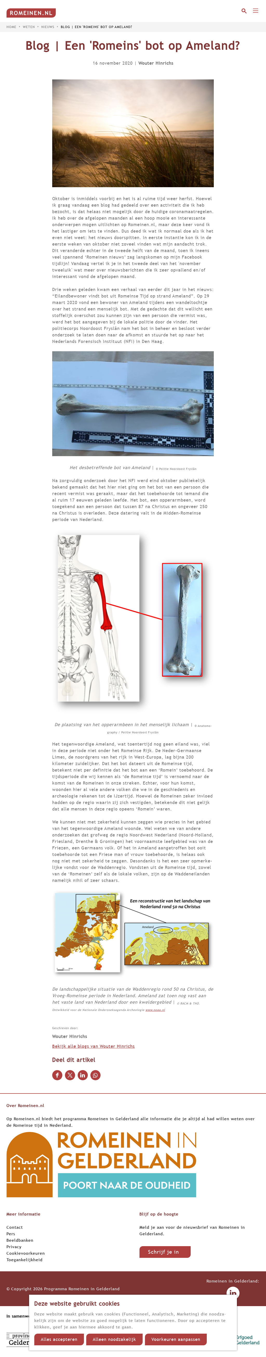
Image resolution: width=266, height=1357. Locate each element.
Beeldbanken (20, 1240)
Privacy (14, 1247)
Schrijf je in (163, 1251)
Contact (14, 1227)
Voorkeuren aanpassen (175, 1339)
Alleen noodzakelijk (114, 1339)
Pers (10, 1234)
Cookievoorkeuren (25, 1253)
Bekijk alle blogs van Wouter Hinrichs (93, 1046)
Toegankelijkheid (24, 1260)
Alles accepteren (59, 1339)
